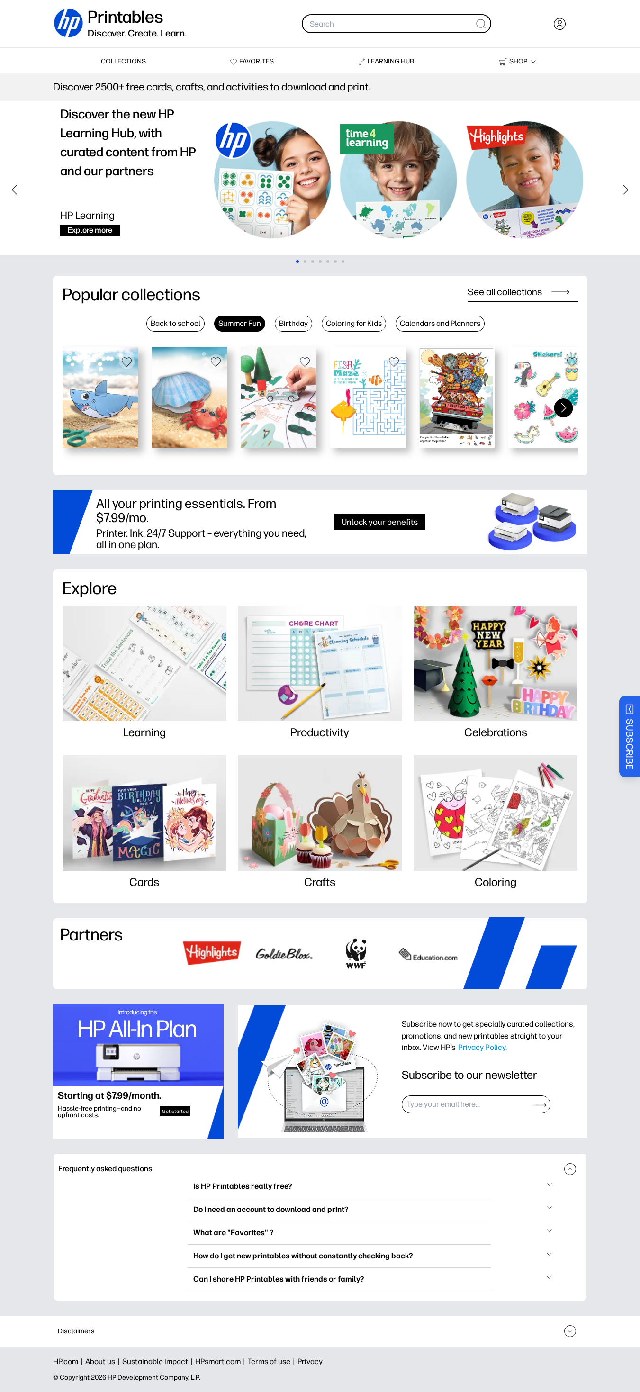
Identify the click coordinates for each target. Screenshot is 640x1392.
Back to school (175, 323)
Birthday (293, 323)
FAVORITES (256, 61)
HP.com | (69, 1361)
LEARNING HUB (391, 61)
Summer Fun (239, 323)
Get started (175, 1111)
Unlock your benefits (380, 522)
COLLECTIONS (123, 61)
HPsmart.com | (221, 1361)
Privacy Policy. (482, 1047)
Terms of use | (272, 1361)
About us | (103, 1361)
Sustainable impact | (158, 1361)
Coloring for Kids (354, 323)
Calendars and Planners (440, 323)
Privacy (310, 1361)
